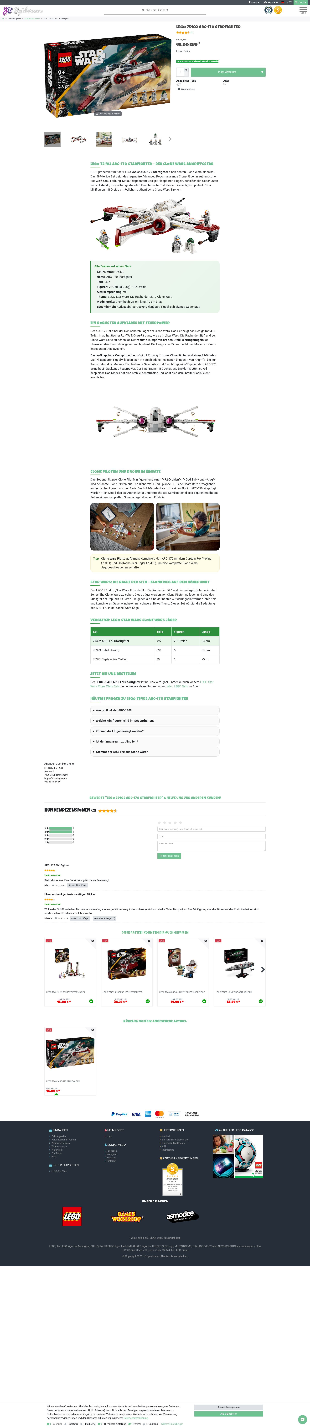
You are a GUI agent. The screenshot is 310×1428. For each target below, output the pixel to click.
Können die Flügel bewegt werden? (120, 731)
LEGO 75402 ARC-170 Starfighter (63, 1081)
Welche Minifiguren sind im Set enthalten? (125, 720)
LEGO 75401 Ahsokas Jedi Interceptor (122, 992)
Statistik (73, 1424)
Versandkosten (172, 1237)
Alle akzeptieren (228, 1413)
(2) (192, 32)
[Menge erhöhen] (186, 70)
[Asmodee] (182, 1216)
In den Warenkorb (227, 72)
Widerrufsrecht (59, 1146)
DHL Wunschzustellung (114, 1424)
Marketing (90, 1424)
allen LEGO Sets (177, 686)
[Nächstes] (168, 75)
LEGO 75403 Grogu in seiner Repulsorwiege (182, 992)
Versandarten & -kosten (64, 1139)
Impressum (168, 1150)
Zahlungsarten (59, 1136)
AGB (164, 1146)
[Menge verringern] (186, 74)
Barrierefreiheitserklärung (175, 1139)
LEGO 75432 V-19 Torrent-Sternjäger (65, 992)
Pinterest (111, 1161)
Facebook (112, 1151)
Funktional (153, 1424)
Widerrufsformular (61, 1143)
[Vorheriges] (47, 75)
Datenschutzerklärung (173, 1143)
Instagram (112, 1154)
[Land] (282, 2)
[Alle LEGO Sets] (72, 1216)
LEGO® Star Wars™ (32, 19)
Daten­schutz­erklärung (136, 1418)
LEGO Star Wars (59, 1171)
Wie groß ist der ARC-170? (113, 710)
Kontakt (166, 1136)
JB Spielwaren (151, 1256)
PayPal (137, 1424)
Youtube (111, 1157)
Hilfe (54, 1156)
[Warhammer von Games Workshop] (127, 1216)
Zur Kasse (57, 1153)
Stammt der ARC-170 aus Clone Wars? (122, 752)
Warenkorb (57, 1150)
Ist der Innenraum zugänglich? (117, 741)
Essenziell (57, 1424)
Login (109, 1136)
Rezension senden (169, 856)
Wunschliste (187, 89)
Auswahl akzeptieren (229, 1407)
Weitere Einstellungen (172, 1424)
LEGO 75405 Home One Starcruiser (234, 992)
